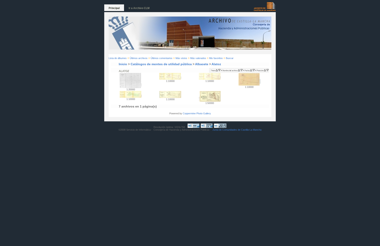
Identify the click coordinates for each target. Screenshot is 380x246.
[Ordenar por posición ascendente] (265, 70)
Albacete (201, 64)
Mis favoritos (216, 58)
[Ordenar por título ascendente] (217, 70)
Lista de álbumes (118, 58)
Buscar (230, 58)
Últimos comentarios (161, 58)
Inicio (123, 64)
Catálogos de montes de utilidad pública (161, 64)
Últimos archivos (139, 58)
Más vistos (181, 58)
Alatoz (216, 64)
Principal (114, 8)
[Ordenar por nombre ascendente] (239, 70)
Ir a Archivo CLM (139, 8)
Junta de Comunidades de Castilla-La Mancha (236, 129)
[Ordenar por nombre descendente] (242, 70)
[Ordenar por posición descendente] (268, 70)
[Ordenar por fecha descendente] (254, 70)
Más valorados (198, 58)
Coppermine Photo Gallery (197, 113)
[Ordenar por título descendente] (219, 70)
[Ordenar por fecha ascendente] (251, 70)
